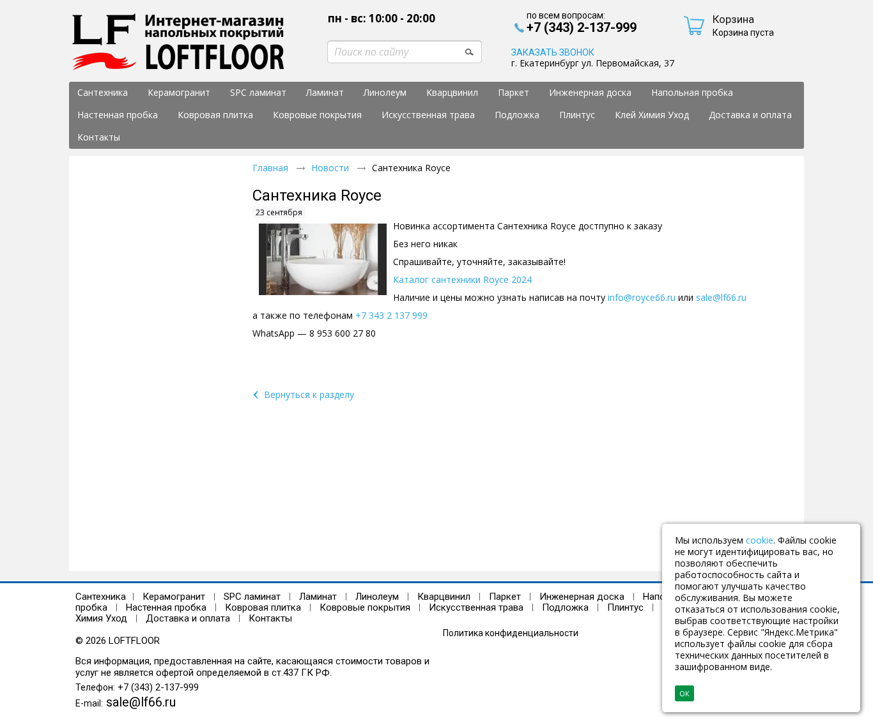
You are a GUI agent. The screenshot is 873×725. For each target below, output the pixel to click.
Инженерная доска (581, 596)
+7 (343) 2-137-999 (158, 687)
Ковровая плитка (263, 607)
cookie (759, 540)
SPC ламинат (252, 596)
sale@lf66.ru (721, 297)
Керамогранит (174, 596)
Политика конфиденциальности (510, 633)
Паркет (505, 596)
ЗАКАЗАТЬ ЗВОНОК (552, 52)
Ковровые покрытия (365, 607)
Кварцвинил (443, 596)
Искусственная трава (477, 607)
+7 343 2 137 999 (391, 315)
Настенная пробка (166, 607)
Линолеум (377, 596)
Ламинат (318, 596)
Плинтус (625, 607)
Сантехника (100, 596)
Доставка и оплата (188, 618)
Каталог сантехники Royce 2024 (462, 279)
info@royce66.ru (642, 297)
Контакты (270, 618)
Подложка (565, 607)
